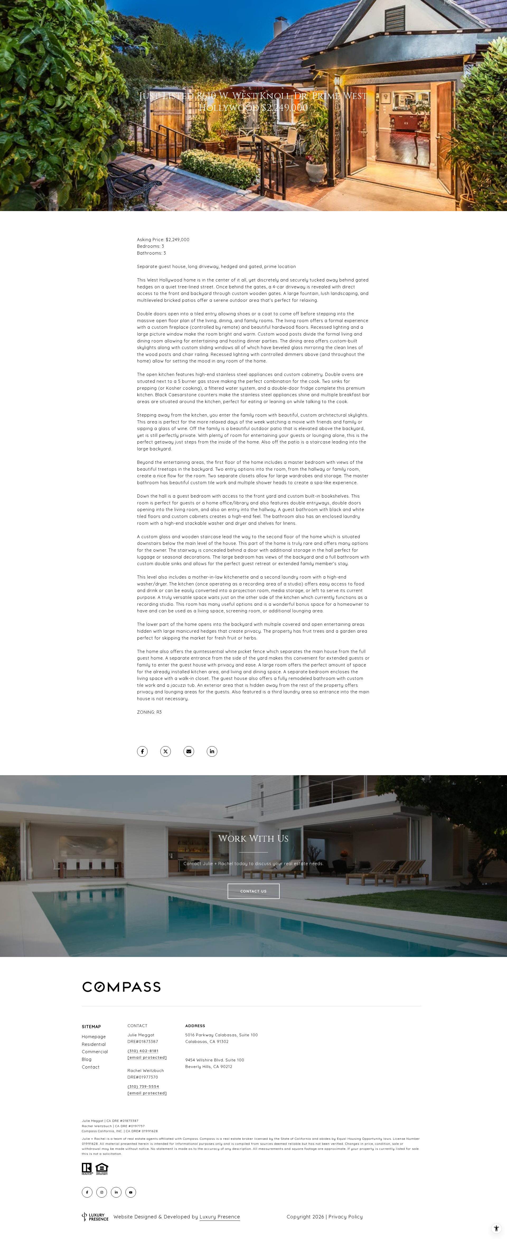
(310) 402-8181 (143, 1050)
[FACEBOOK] (87, 1192)
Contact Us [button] (253, 891)
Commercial (95, 1051)
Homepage (94, 1036)
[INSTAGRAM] (101, 1192)
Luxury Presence (220, 1217)
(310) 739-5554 (143, 1086)
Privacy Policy (345, 1217)
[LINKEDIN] (116, 1192)
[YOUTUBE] (130, 1192)
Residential (94, 1044)
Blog (87, 1059)
